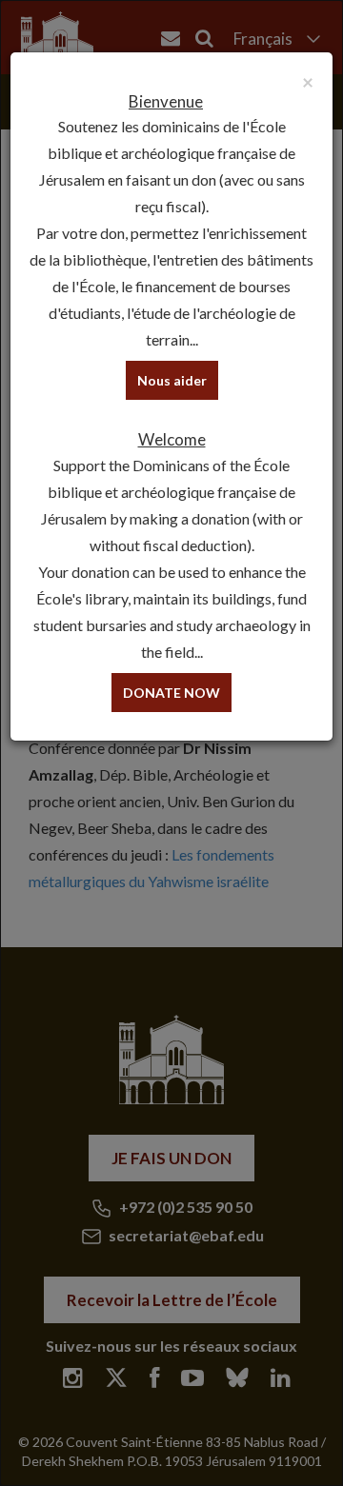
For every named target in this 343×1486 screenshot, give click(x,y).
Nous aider (172, 380)
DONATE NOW (171, 692)
